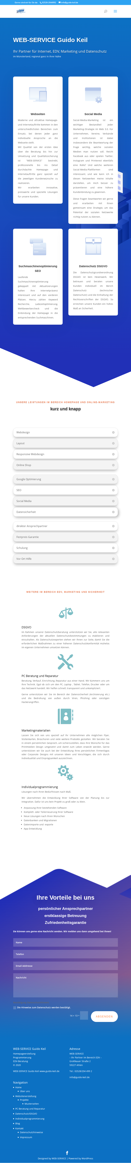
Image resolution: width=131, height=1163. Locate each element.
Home (18, 1087)
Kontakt (19, 1128)
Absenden (104, 1016)
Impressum (26, 1137)
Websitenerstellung (25, 1096)
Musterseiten (32, 1103)
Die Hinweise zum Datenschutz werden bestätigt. (44, 1007)
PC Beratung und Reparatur (30, 1108)
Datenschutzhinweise (31, 1132)
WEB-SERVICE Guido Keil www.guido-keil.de (36, 1071)
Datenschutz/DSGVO (26, 1113)
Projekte (24, 1099)
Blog (17, 1123)
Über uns (25, 1091)
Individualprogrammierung (29, 1118)
